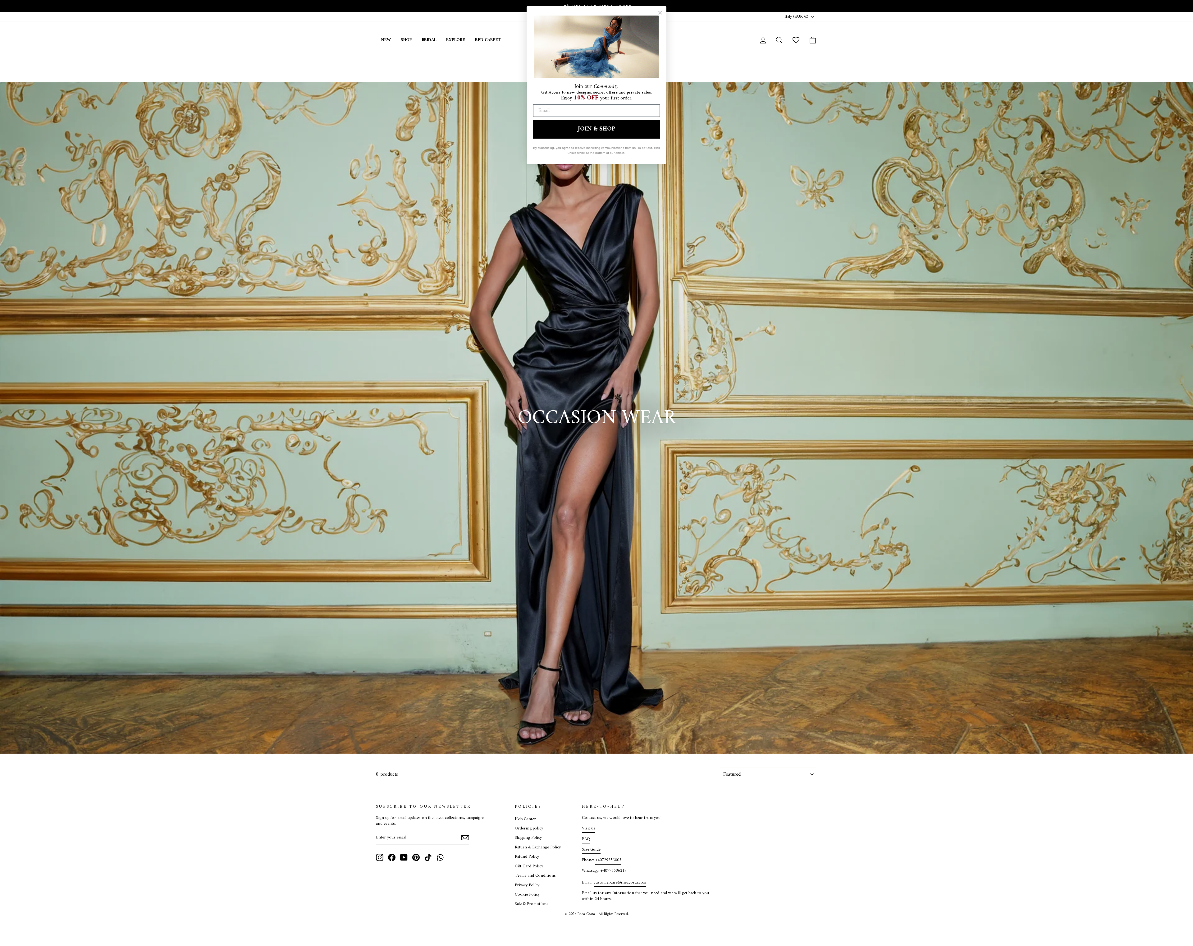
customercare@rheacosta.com (620, 882)
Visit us (588, 828)
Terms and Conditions (535, 875)
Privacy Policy (527, 885)
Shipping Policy (528, 838)
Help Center (525, 819)
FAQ (586, 839)
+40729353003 (608, 860)
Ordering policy (529, 828)
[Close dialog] (660, 12)
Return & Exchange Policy (538, 847)
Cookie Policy (527, 894)
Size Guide (591, 849)
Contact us (591, 818)
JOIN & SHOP (596, 129)
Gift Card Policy (529, 866)
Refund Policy (527, 857)
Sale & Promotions (531, 904)
